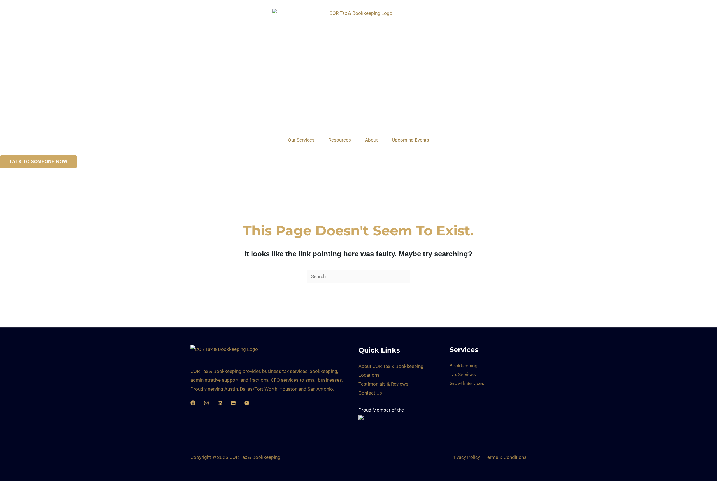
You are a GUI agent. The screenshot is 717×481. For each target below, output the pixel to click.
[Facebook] (192, 402)
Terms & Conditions (506, 457)
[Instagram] (206, 402)
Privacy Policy (465, 457)
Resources (340, 140)
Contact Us (370, 393)
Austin (231, 389)
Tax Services (463, 374)
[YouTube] (246, 402)
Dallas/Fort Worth (258, 389)
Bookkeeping (464, 366)
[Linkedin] (219, 402)
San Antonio (320, 389)
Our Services (301, 140)
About (371, 140)
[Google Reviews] (233, 402)
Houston (288, 389)
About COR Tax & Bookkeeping (390, 366)
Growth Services (467, 383)
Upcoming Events (410, 140)
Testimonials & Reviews (383, 384)
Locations (369, 375)
